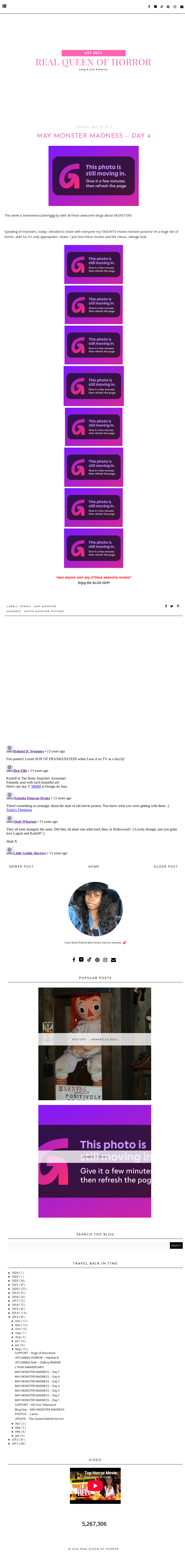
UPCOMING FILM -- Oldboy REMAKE (38, 1362)
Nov (18, 1325)
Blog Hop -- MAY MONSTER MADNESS (40, 1409)
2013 (15, 1317)
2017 (15, 1301)
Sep (18, 1333)
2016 (15, 1305)
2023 (15, 1276)
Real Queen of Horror (99, 1549)
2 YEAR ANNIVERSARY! (29, 1367)
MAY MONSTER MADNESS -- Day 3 (37, 1391)
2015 (15, 1309)
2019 (15, 1293)
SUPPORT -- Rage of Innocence (35, 1353)
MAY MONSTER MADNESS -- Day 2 (37, 1395)
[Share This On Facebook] (166, 606)
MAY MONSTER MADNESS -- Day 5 (37, 1381)
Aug (18, 1337)
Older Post (166, 866)
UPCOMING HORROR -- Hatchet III (37, 1358)
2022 (15, 1281)
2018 (15, 1297)
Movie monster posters (44, 611)
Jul (17, 1341)
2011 (15, 1443)
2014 (15, 1313)
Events (26, 606)
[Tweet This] (173, 606)
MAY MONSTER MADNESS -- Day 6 (37, 1377)
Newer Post (21, 866)
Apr (18, 1423)
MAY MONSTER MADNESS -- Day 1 (37, 1400)
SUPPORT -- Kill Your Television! (35, 1405)
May (18, 1349)
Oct (18, 1329)
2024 (15, 1273)
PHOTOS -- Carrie (26, 1414)
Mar (18, 1427)
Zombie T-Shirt (95, 1156)
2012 (15, 1439)
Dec (18, 1321)
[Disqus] (94, 683)
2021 (15, 1285)
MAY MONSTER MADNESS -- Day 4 (37, 1386)
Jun (17, 1345)
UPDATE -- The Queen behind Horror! (39, 1419)
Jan (17, 1436)
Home (93, 866)
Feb (18, 1432)
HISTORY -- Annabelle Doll (95, 1039)
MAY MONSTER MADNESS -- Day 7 (37, 1372)
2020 (15, 1289)
